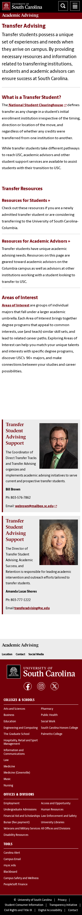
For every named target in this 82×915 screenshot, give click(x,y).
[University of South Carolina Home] (21, 5)
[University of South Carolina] (41, 672)
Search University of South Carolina (63, 6)
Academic (20, 15)
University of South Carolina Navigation (75, 6)
